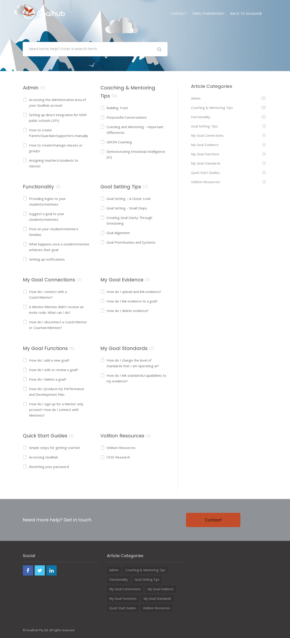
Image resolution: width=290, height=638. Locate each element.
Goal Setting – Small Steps (126, 208)
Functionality (38, 186)
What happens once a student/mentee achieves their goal (59, 247)
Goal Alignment (118, 232)
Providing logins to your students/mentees (47, 201)
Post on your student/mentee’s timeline (53, 232)
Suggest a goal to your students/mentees (46, 216)
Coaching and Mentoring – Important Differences (134, 130)
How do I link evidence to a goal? (132, 301)
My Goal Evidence (121, 279)
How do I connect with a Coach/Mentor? (48, 294)
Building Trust (117, 108)
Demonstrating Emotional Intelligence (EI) (135, 154)
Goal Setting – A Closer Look (128, 198)
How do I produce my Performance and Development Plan (56, 391)
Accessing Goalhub (43, 457)
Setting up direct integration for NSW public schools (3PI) (58, 118)
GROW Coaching (119, 142)
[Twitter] (40, 570)
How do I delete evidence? (127, 310)
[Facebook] (28, 570)
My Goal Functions (45, 348)
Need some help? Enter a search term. (63, 49)
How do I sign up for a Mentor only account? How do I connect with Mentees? (56, 409)
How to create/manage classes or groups (55, 148)
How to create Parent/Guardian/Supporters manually (58, 133)
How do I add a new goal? (49, 360)
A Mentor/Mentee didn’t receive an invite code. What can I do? (56, 310)
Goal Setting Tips (120, 186)
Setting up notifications (47, 259)
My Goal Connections (49, 279)
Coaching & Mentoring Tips (212, 107)
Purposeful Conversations (126, 117)
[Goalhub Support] (44, 12)
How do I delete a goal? (47, 379)
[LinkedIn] (51, 570)
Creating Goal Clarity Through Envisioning (129, 220)
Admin (31, 87)
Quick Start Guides (45, 435)
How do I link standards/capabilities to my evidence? (136, 378)
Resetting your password (49, 466)
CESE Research (118, 457)
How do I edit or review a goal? (53, 369)
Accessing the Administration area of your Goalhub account (57, 102)
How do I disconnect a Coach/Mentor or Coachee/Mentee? (58, 325)
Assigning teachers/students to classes (53, 163)
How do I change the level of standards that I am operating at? (132, 363)
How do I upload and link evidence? (133, 291)
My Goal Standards (123, 348)
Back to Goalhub (246, 13)
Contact (178, 13)
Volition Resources (122, 435)
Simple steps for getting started (54, 447)
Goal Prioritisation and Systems (130, 242)
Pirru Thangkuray (209, 13)
